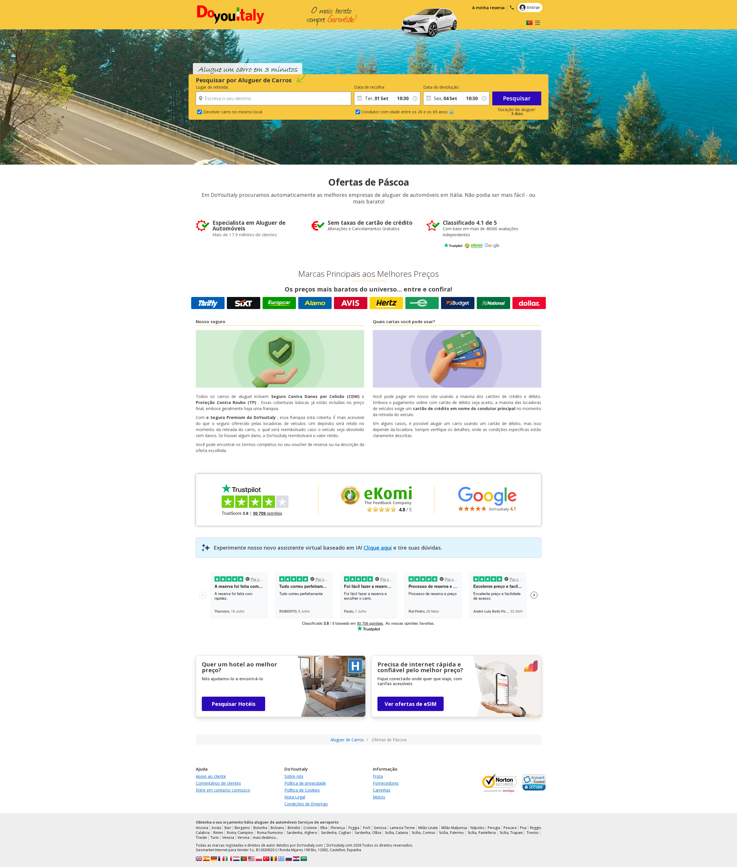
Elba (323, 827)
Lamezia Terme (402, 827)
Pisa (523, 827)
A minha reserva (488, 7)
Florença (338, 827)
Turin (214, 837)
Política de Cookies (302, 790)
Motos (379, 797)
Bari (228, 827)
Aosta (216, 827)
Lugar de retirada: (212, 87)
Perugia (494, 827)
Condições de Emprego (306, 804)
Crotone (310, 827)
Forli (366, 827)
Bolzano (277, 827)
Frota (378, 776)
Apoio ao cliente (211, 776)
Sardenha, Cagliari (336, 832)
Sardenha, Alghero (302, 832)
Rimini (218, 832)
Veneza (228, 837)
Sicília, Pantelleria (482, 832)
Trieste (201, 837)
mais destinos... (265, 837)
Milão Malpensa (454, 827)
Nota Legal (294, 797)
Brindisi (294, 827)
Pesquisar (517, 98)
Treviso (533, 832)
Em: (397, 87)
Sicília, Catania (396, 832)
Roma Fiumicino (270, 832)
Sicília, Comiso (423, 832)
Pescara (510, 827)
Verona (243, 837)
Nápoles (477, 827)
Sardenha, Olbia (368, 832)
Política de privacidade (305, 783)
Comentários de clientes (218, 783)
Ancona (202, 827)
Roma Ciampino (240, 832)
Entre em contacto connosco (223, 790)
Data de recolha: (369, 87)
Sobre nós (293, 776)
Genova (380, 827)
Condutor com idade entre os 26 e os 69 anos (405, 112)
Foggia (353, 827)
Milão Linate (428, 827)
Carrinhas (381, 790)
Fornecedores (386, 783)
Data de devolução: (441, 87)
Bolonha (260, 827)
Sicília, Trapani (511, 832)
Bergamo (242, 827)
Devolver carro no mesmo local (232, 112)
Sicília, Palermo (451, 832)
